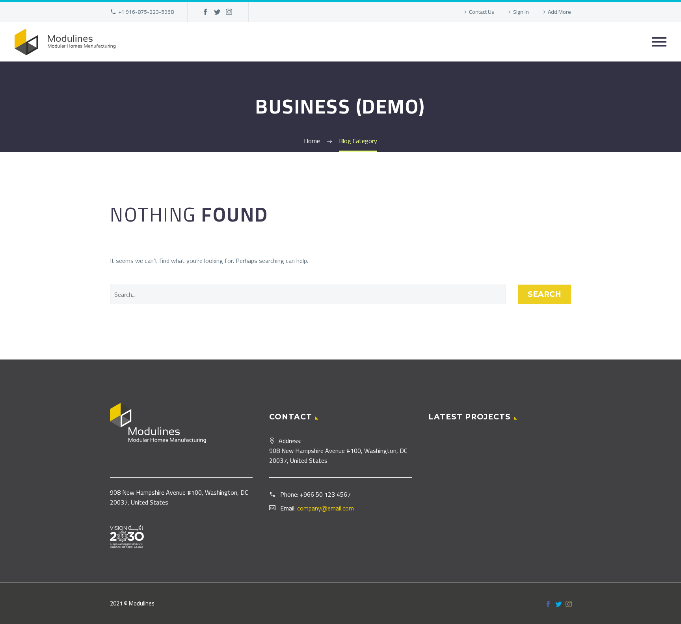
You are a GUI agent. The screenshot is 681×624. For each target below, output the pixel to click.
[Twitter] (217, 12)
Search (544, 294)
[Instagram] (229, 12)
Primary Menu (659, 42)
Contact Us (481, 12)
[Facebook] (205, 12)
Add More (559, 12)
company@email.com (325, 508)
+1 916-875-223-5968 (146, 12)
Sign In (521, 12)
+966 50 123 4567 (325, 494)
